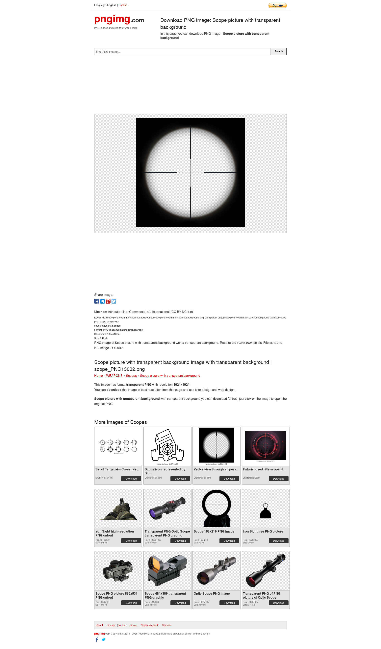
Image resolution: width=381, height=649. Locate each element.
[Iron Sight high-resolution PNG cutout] (118, 508)
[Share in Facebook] (96, 301)
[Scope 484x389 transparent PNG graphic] (167, 571)
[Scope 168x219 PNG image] (216, 508)
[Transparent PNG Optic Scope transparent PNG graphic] (167, 508)
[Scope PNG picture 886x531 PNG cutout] (118, 571)
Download (131, 478)
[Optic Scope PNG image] (216, 571)
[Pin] (108, 301)
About (99, 625)
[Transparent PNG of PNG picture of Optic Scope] (266, 570)
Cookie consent (149, 625)
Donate (133, 625)
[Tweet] (114, 301)
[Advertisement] (190, 86)
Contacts (166, 625)
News (121, 625)
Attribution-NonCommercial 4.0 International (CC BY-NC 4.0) (150, 311)
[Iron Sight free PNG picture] (266, 508)
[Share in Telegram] (102, 301)
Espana (123, 5)
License (111, 625)
